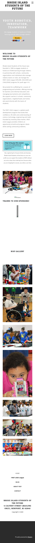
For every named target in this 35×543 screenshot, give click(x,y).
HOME (17, 473)
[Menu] (32, 2)
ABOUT (16, 486)
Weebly (30, 537)
